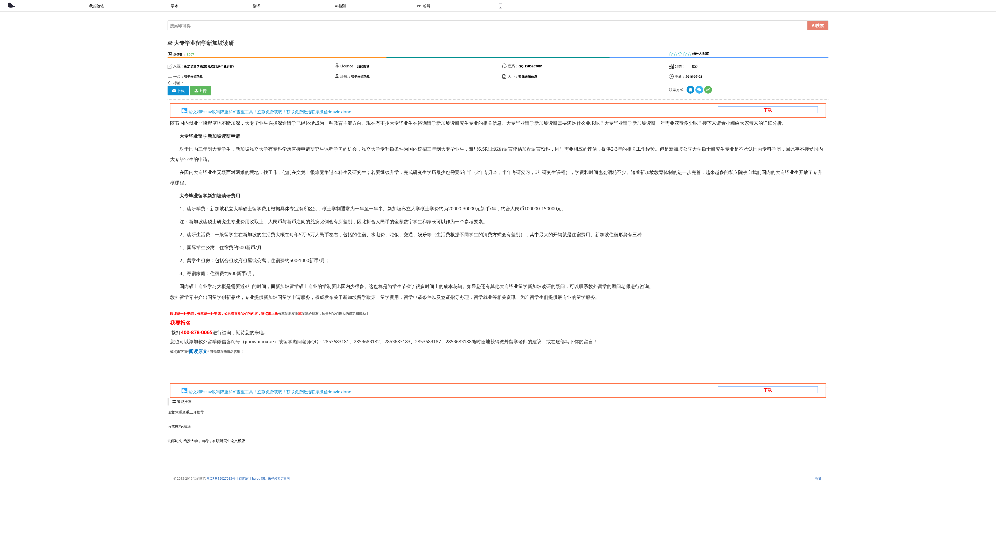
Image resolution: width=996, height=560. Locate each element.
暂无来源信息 (193, 76)
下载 (768, 110)
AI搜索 (818, 25)
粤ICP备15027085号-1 (222, 478)
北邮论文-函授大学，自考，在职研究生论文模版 (206, 440)
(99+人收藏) (700, 53)
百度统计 (245, 478)
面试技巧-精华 (179, 426)
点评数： (179, 54)
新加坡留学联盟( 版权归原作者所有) (209, 66)
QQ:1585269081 (530, 66)
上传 (202, 90)
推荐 (695, 66)
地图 (818, 478)
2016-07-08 (694, 76)
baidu (256, 478)
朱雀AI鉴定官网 (279, 478)
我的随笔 (363, 66)
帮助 (264, 478)
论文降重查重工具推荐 (186, 412)
